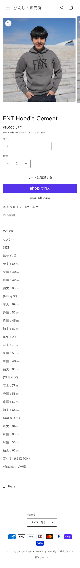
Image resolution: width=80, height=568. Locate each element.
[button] (7, 7)
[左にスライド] (31, 110)
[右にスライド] (48, 110)
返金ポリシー (67, 551)
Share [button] (11, 486)
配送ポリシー (42, 557)
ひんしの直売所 (24, 551)
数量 (5, 155)
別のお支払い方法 (40, 197)
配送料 (11, 132)
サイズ (7, 138)
